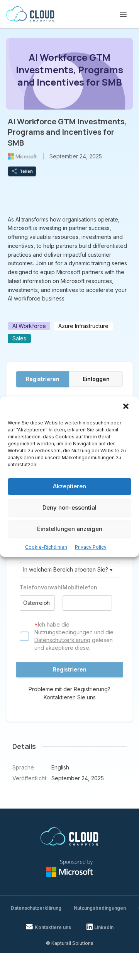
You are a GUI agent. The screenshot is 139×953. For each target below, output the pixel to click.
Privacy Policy (91, 547)
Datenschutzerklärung (62, 640)
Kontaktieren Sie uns (70, 697)
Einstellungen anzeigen (69, 528)
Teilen (26, 171)
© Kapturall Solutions (69, 943)
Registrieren (42, 379)
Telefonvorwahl (37, 587)
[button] (126, 407)
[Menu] (123, 14)
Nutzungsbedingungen (63, 632)
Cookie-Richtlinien (46, 547)
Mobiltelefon (80, 587)
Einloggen (96, 379)
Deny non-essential (69, 507)
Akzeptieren (69, 486)
